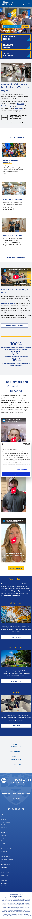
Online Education (8, 54)
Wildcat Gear (4, 883)
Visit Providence (16, 637)
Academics (4, 819)
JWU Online (16, 726)
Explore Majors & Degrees (14, 325)
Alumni (3, 830)
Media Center (4, 867)
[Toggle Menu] (28, 3)
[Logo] (7, 3)
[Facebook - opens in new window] (9, 809)
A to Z (2, 814)
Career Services (5, 840)
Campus (17, 752)
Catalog (3, 843)
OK (16, 474)
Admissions (4, 827)
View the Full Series (16, 568)
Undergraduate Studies (11, 38)
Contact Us (4, 886)
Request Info (7, 26)
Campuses (3, 838)
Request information (16, 745)
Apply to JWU (4, 832)
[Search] (22, 3)
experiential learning (8, 303)
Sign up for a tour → (8, 32)
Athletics (3, 835)
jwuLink (3, 862)
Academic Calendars (6, 822)
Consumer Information (6, 848)
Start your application (16, 758)
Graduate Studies (8, 46)
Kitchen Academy (5, 864)
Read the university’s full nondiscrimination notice (19, 917)
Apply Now (25, 26)
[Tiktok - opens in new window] (22, 809)
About (2, 817)
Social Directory (5, 872)
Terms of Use (4, 875)
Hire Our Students (5, 856)
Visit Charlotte (16, 681)
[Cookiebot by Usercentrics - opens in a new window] (23, 444)
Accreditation (4, 824)
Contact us (16, 764)
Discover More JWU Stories (16, 257)
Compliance (4, 846)
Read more (18, 108)
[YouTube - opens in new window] (19, 809)
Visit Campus (17, 26)
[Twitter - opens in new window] (12, 809)
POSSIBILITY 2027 (5, 870)
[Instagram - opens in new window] (16, 809)
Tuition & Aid (4, 878)
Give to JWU (4, 854)
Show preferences (22, 469)
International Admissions (7, 859)
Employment (4, 851)
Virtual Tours (4, 880)
